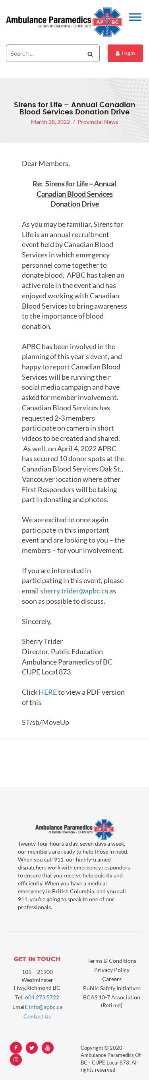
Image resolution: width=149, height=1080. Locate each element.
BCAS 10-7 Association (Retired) (111, 1001)
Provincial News (97, 121)
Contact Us (37, 1016)
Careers (112, 979)
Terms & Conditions (111, 960)
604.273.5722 (42, 997)
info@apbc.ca (45, 1006)
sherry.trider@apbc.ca (74, 590)
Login (128, 53)
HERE (48, 692)
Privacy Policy (112, 969)
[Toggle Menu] (135, 17)
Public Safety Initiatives (112, 988)
